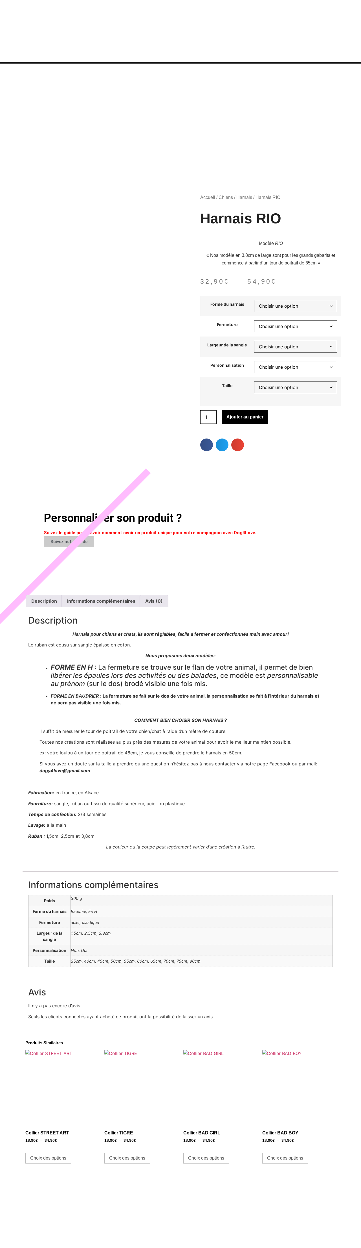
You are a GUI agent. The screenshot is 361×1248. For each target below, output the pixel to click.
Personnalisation (227, 365)
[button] (206, 445)
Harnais (244, 197)
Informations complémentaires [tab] (101, 601)
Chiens (226, 197)
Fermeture (227, 325)
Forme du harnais (227, 304)
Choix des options (48, 1158)
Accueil (207, 197)
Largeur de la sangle (227, 345)
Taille (227, 386)
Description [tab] (44, 601)
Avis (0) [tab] (154, 601)
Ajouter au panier (244, 416)
